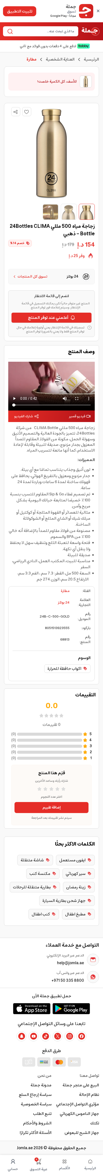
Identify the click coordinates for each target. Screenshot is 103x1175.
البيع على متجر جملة (80, 1085)
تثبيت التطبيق (19, 11)
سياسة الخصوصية (36, 1104)
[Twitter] (58, 1036)
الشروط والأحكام (37, 1123)
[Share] (15, 111)
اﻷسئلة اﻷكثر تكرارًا (36, 1133)
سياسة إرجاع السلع (35, 1095)
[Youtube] (34, 1036)
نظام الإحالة (89, 1095)
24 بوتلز (64, 603)
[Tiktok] (46, 1036)
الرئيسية (91, 59)
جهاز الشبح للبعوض (81, 1133)
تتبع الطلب (42, 1114)
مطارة (65, 591)
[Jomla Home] (90, 31)
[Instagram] (70, 1036)
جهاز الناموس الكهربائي (79, 1114)
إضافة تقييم (51, 808)
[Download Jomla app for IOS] (31, 1008)
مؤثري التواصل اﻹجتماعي (77, 1104)
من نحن (45, 1076)
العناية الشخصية (60, 59)
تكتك (94, 1123)
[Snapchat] (22, 1036)
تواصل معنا (89, 1076)
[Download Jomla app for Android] (71, 1008)
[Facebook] (82, 1036)
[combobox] (44, 31)
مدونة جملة (41, 1085)
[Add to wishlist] (26, 111)
